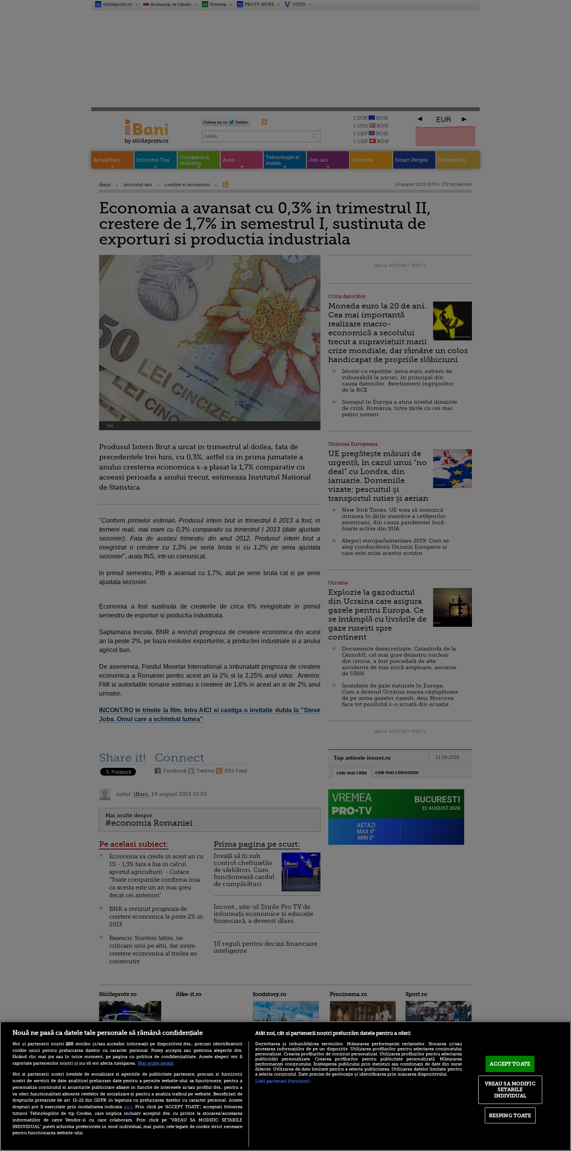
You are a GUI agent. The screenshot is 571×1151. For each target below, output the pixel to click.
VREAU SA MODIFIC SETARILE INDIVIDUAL (510, 1090)
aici (128, 1106)
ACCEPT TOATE (510, 1064)
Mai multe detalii (156, 1063)
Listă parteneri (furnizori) (282, 1081)
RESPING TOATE (510, 1115)
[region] (285, 1086)
